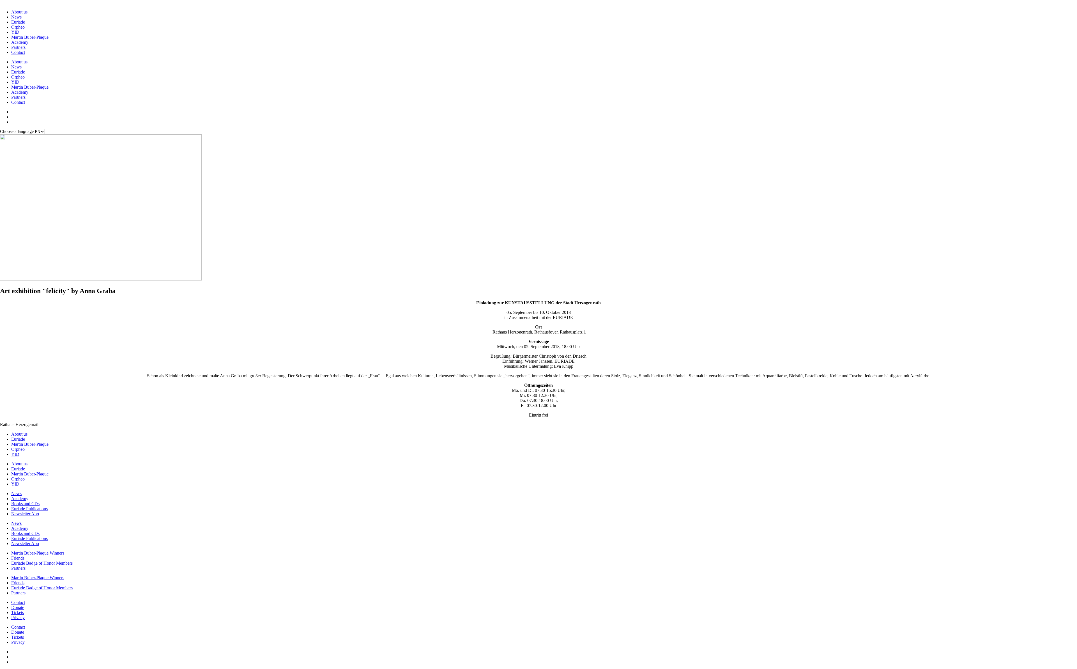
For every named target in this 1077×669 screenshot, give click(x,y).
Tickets (17, 612)
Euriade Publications (29, 508)
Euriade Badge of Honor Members (42, 563)
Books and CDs (25, 503)
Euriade (18, 22)
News (16, 17)
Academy (19, 42)
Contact (18, 52)
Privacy (18, 617)
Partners (18, 47)
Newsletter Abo (25, 513)
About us (19, 12)
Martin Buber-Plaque (30, 37)
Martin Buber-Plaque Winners (37, 553)
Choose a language (17, 131)
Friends (17, 558)
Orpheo (18, 27)
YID (15, 32)
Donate (17, 607)
